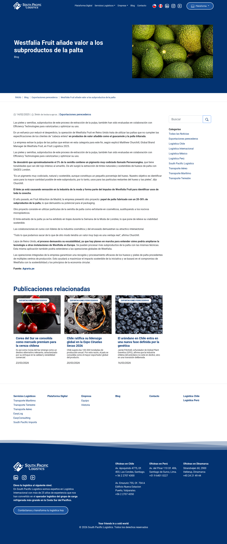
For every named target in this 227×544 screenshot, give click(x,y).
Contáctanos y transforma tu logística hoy (41, 510)
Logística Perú (176, 158)
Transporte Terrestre (180, 178)
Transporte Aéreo (178, 168)
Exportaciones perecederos (75, 114)
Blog (132, 5)
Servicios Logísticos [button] (104, 5)
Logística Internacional (181, 148)
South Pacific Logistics (181, 163)
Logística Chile (177, 143)
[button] (200, 6)
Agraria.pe (28, 268)
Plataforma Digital (83, 5)
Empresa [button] (122, 5)
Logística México (178, 153)
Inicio (18, 97)
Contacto (141, 5)
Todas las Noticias (179, 133)
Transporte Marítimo (180, 173)
